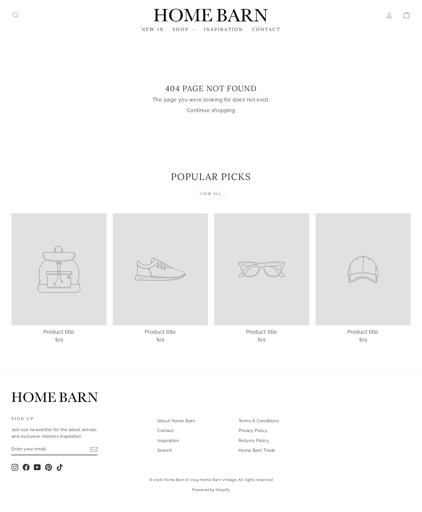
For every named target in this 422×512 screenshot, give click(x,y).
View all (211, 194)
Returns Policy (254, 440)
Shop (182, 29)
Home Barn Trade (257, 450)
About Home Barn (176, 420)
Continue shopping (211, 110)
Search (164, 450)
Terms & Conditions (259, 420)
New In (153, 29)
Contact (266, 29)
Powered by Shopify (211, 490)
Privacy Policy (253, 430)
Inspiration (223, 29)
